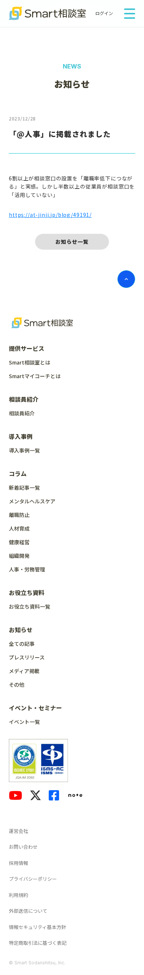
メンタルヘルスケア (32, 501)
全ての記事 (22, 643)
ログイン (104, 13)
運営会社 (18, 830)
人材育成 (19, 528)
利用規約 (18, 894)
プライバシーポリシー (33, 878)
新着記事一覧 (24, 487)
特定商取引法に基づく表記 (37, 942)
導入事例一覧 (24, 450)
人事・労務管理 (27, 569)
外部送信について (28, 910)
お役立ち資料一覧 (29, 606)
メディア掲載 (24, 671)
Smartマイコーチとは (35, 376)
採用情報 (18, 862)
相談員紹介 (22, 413)
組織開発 (19, 555)
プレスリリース (27, 657)
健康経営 (19, 542)
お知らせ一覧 (71, 241)
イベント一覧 (24, 721)
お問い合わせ (23, 846)
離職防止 (19, 514)
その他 (16, 684)
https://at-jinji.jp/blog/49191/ (50, 214)
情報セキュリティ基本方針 (37, 926)
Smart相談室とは (29, 362)
